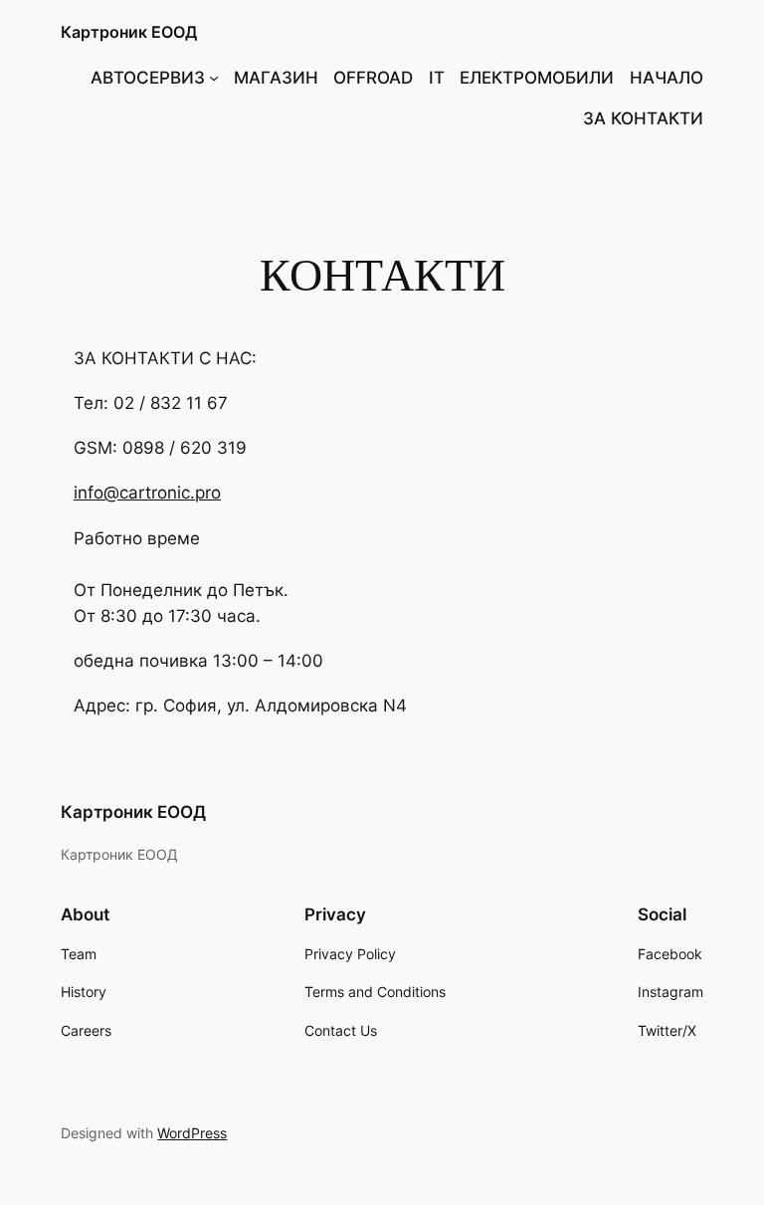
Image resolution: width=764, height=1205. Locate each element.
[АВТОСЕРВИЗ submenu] (214, 78)
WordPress (192, 1132)
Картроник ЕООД (129, 32)
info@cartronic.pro (147, 492)
